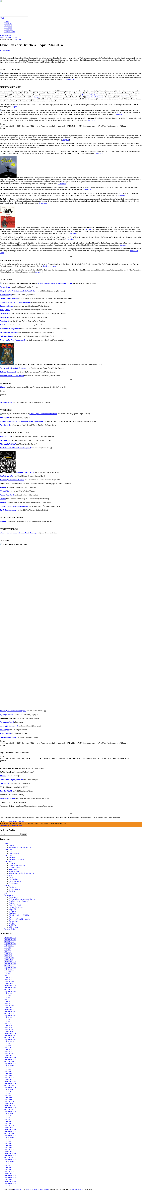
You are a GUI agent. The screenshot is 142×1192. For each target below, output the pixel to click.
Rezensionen (8, 30)
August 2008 (9, 1089)
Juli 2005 (7, 1163)
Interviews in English (16, 859)
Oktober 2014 (9, 942)
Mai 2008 (7, 1095)
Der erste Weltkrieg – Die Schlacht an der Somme (54, 283)
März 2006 (8, 1147)
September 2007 (10, 1111)
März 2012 (8, 1004)
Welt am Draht (9, 32)
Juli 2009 (7, 1067)
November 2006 (10, 1131)
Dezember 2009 (10, 1057)
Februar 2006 (9, 1149)
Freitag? (12, 903)
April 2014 (8, 954)
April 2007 (8, 1121)
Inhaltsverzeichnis (49, 266)
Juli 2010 (7, 1043)
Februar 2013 (9, 982)
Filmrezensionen (14, 853)
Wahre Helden (14, 927)
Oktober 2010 (9, 1037)
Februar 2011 (9, 1029)
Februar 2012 (9, 1006)
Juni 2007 (7, 1117)
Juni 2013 (7, 974)
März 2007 (8, 1123)
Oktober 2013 (9, 966)
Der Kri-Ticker (14, 879)
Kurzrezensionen (15, 881)
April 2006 (8, 1145)
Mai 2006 (7, 1143)
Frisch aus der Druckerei (8, 38)
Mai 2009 (7, 1071)
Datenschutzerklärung (41, 1189)
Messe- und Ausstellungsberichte (20, 847)
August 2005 (9, 1161)
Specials (7, 885)
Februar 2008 (9, 1101)
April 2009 (8, 1073)
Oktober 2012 (9, 990)
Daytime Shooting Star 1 (9, 737)
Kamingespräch (14, 867)
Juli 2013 (7, 972)
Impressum (29, 1189)
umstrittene (124, 95)
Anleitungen (13, 887)
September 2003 (10, 1183)
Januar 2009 (8, 1079)
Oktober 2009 (9, 1061)
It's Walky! (12, 911)
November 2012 (10, 988)
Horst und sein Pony (16, 907)
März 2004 (8, 1179)
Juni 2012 (7, 998)
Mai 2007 (7, 1119)
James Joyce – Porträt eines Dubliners (43, 414)
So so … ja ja (13, 921)
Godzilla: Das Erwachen (9, 298)
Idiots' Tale (13, 909)
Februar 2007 (9, 1125)
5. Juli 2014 (17, 40)
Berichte (12, 851)
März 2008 (8, 1099)
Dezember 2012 (10, 986)
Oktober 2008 (9, 1085)
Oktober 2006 (9, 1133)
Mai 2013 (7, 976)
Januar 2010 (8, 1055)
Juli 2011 (7, 1020)
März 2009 (8, 1075)
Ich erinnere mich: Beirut (25, 472)
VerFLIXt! (12, 925)
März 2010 (8, 1051)
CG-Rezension (95, 95)
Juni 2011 (7, 1022)
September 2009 (10, 1063)
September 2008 (10, 1087)
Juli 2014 (7, 948)
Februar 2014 (9, 958)
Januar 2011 (8, 1031)
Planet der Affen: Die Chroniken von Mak (15, 302)
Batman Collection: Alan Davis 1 (12, 376)
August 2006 (9, 1137)
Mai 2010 (7, 1047)
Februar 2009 (9, 1077)
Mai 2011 (7, 1024)
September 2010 (10, 1039)
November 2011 (10, 1012)
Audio (11, 877)
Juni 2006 (7, 1141)
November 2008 (10, 1083)
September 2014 (10, 944)
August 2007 (9, 1113)
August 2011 (8, 1018)
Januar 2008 (8, 1103)
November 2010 (10, 1035)
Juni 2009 (7, 1069)
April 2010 (8, 1049)
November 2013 (10, 964)
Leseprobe (70, 79)
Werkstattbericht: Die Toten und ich (21, 873)
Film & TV (8, 24)
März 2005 (8, 1169)
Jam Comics (13, 913)
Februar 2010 (9, 1053)
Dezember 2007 (10, 1105)
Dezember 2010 (10, 1033)
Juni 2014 (7, 950)
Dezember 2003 (10, 1181)
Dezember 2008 (10, 1081)
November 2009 (10, 1059)
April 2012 (8, 1002)
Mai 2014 (7, 952)
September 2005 (10, 1159)
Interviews (8, 26)
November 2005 (10, 1155)
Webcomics (8, 895)
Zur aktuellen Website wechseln (11, 825)
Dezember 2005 (10, 1153)
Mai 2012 (7, 1000)
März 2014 (8, 956)
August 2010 (9, 1041)
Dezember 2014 (10, 938)
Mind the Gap (14, 871)
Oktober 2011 (9, 1014)
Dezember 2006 (10, 1129)
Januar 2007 (8, 1127)
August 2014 (9, 946)
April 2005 (8, 1167)
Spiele (6, 893)
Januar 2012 (8, 1008)
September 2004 (10, 1177)
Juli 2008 (7, 1091)
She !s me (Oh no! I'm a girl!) (19, 919)
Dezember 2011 (10, 1010)
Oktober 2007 (9, 1109)
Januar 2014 (8, 960)
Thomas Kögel (5, 50)
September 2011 (10, 1016)
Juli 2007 (7, 1115)
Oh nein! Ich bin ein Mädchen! (20, 915)
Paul (10, 917)
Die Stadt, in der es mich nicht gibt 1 (13, 711)
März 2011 (8, 1028)
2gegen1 (12, 863)
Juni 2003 (7, 1185)
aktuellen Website (78, 1189)
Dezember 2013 (10, 962)
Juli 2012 (7, 996)
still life (11, 923)
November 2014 (10, 940)
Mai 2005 (7, 1165)
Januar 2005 (8, 1173)
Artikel (6, 22)
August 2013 (9, 970)
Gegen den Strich (15, 905)
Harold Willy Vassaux (27, 510)
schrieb (88, 229)
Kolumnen (8, 28)
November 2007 (10, 1107)
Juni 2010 (7, 1045)
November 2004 (10, 1175)
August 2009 (9, 1065)
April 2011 (8, 1026)
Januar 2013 (8, 984)
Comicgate (18, 1189)
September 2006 (10, 1135)
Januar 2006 (8, 1151)
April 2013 (8, 978)
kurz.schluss (13, 869)
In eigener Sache (15, 889)
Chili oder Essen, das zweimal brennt (22, 899)
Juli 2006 (7, 1139)
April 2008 (8, 1097)
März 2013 (8, 980)
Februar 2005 (9, 1171)
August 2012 (9, 994)
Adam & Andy (14, 897)
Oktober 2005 (9, 1157)
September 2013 (10, 968)
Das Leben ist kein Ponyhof (18, 901)
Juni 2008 (7, 1093)
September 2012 (10, 992)
